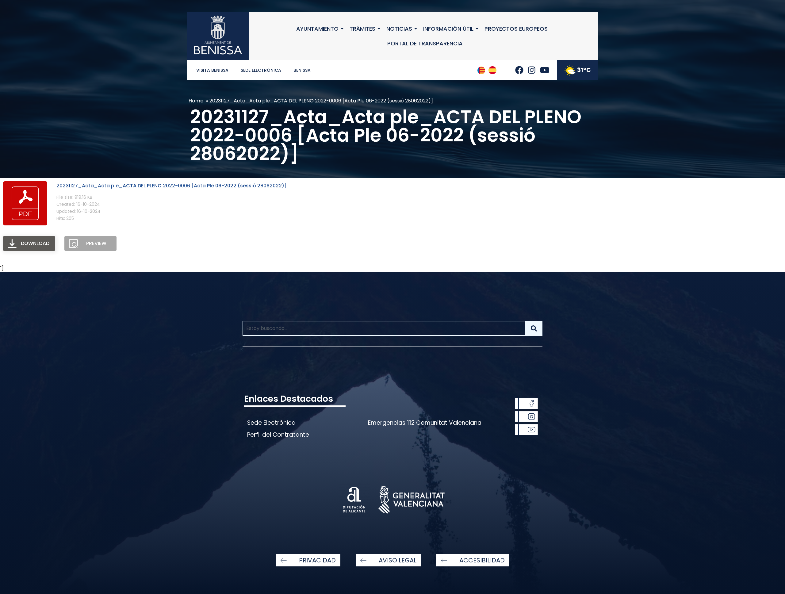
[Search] (533, 328)
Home (196, 100)
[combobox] (384, 328)
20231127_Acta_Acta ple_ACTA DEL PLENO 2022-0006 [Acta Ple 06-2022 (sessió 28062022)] (171, 185)
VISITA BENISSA (212, 70)
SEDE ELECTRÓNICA (261, 70)
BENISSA (302, 70)
